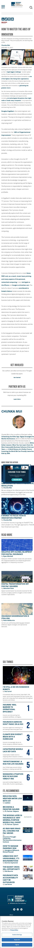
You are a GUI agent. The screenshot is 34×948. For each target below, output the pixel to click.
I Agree (17, 944)
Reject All (17, 939)
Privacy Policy (14, 930)
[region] (17, 932)
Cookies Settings (17, 934)
